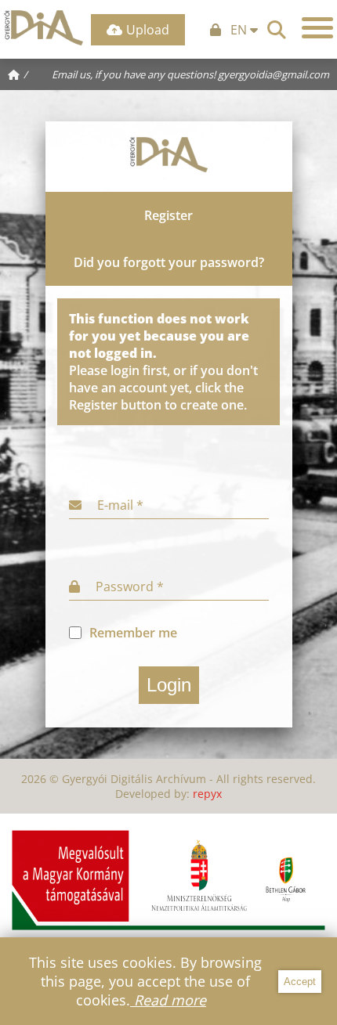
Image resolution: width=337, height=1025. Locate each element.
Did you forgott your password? (169, 262)
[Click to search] (276, 28)
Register (168, 215)
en (240, 29)
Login (169, 684)
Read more (168, 1000)
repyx (207, 793)
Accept (300, 981)
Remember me (133, 632)
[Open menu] (317, 28)
